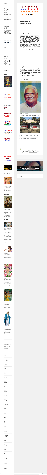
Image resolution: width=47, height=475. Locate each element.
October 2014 (5, 449)
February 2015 (5, 444)
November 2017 (5, 409)
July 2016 (5, 422)
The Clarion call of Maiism (6, 26)
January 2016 (5, 430)
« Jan (5, 64)
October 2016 (5, 418)
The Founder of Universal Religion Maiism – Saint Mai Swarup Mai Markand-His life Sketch (7, 31)
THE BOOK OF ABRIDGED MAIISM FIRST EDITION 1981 (7, 33)
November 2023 (5, 364)
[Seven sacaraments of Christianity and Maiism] (8, 202)
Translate (9, 51)
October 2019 (5, 396)
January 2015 (5, 445)
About (4, 8)
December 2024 (5, 359)
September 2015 (6, 435)
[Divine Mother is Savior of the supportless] (8, 270)
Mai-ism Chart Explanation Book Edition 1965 (7, 12)
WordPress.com (5, 468)
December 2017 (5, 408)
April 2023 (5, 368)
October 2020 (5, 382)
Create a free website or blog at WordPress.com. (25, 175)
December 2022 (5, 369)
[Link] (4, 40)
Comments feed (5, 467)
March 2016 (5, 427)
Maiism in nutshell (6, 219)
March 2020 (5, 390)
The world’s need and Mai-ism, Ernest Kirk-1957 (7, 10)
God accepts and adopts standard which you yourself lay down (7, 232)
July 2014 (5, 453)
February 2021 (5, 377)
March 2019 (5, 399)
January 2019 (5, 400)
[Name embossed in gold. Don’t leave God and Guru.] (8, 295)
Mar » (10, 64)
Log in (4, 464)
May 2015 (5, 440)
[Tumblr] (5, 42)
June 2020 (5, 386)
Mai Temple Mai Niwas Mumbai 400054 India (7, 28)
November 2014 (5, 448)
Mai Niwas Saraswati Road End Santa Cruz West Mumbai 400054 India (29, 115)
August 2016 (5, 421)
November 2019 (5, 395)
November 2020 (5, 381)
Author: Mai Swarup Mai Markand (24, 79)
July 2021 (5, 372)
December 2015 (5, 431)
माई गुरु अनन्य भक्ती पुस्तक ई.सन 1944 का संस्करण (7, 17)
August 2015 (5, 436)
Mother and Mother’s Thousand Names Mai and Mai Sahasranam (7, 14)
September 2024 (6, 360)
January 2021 (5, 378)
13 (7, 61)
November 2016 (5, 417)
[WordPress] (10, 42)
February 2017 (5, 413)
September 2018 (6, 404)
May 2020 (5, 387)
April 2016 (5, 426)
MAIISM (5, 3)
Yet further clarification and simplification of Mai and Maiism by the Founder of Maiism (7, 23)
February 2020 (5, 391)
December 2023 (5, 363)
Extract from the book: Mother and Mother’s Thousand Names (28, 75)
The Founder (21, 44)
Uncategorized (5, 458)
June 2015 (5, 439)
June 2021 (5, 373)
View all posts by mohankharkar (33, 152)
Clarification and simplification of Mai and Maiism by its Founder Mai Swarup (7, 20)
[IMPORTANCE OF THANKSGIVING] (8, 319)
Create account (5, 463)
